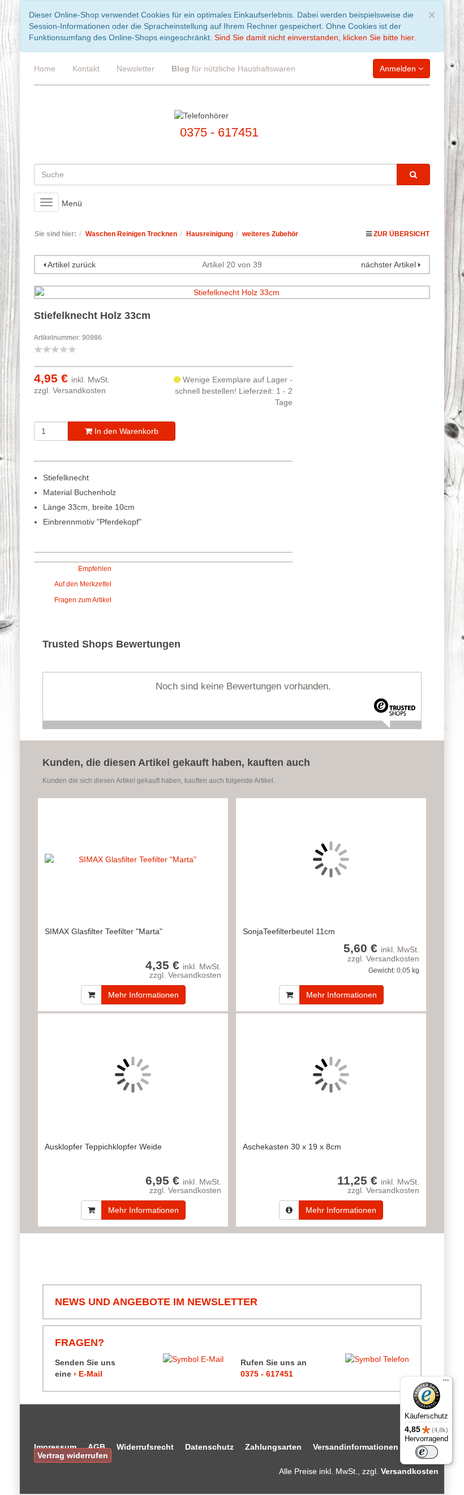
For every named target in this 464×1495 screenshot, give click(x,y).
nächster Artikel (389, 264)
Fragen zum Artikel (82, 600)
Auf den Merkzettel (82, 584)
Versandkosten (79, 390)
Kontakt (86, 68)
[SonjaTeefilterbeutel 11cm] (331, 859)
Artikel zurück (72, 264)
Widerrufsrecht (145, 1447)
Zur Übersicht (401, 234)
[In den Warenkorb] (91, 994)
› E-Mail (88, 1373)
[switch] (426, 1452)
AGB (96, 1447)
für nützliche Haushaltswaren (233, 68)
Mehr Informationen (143, 994)
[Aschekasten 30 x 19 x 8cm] (331, 1074)
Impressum (55, 1447)
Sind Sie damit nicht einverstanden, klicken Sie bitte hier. (315, 37)
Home (44, 68)
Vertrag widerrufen (72, 1455)
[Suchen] (413, 174)
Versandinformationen (355, 1447)
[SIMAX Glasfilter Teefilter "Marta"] (133, 859)
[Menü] (446, 1383)
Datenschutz (209, 1447)
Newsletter (135, 68)
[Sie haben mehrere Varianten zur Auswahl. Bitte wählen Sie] (289, 1210)
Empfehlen (94, 569)
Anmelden (399, 68)
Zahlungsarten (273, 1447)
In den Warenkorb (125, 431)
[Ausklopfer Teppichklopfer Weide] (133, 1074)
